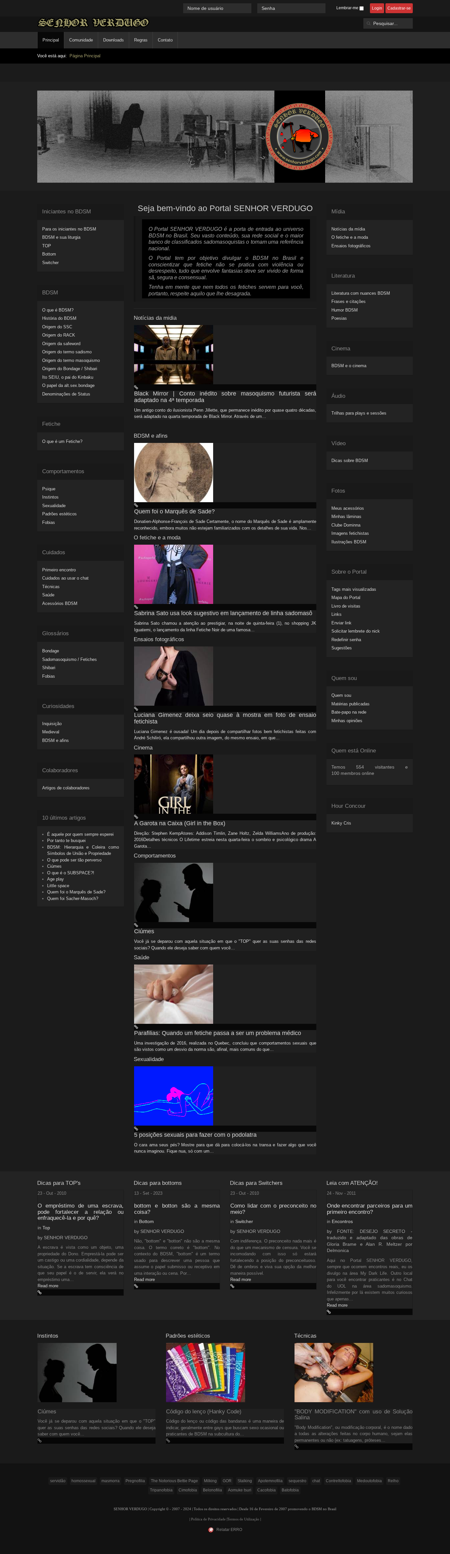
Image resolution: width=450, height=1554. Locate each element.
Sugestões (341, 647)
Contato (165, 40)
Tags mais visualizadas (353, 589)
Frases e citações (348, 301)
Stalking (245, 1481)
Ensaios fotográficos (351, 245)
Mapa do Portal (345, 597)
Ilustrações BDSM (348, 541)
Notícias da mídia (348, 229)
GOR (227, 1481)
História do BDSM (59, 318)
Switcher (50, 262)
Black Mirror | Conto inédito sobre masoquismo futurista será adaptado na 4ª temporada (225, 396)
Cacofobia (266, 1490)
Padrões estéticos (59, 513)
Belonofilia (212, 1490)
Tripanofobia (161, 1490)
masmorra (110, 1481)
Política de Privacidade (208, 1519)
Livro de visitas (345, 606)
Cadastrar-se (399, 8)
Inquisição (52, 723)
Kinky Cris (341, 823)
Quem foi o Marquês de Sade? (174, 511)
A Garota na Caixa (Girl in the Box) (179, 823)
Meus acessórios (347, 508)
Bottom (49, 254)
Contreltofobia (338, 1481)
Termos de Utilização (243, 1519)
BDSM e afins (55, 740)
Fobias (48, 522)
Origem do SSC (57, 326)
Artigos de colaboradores (66, 787)
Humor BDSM (344, 310)
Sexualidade (54, 505)
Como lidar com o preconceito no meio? (273, 1209)
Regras (141, 40)
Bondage (50, 650)
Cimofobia (188, 1490)
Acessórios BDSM (59, 603)
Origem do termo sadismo (67, 351)
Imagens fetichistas (350, 533)
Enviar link (341, 622)
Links (336, 614)
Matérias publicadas (350, 703)
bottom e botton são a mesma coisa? (177, 1209)
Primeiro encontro (59, 569)
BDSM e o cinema (348, 365)
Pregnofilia (135, 1481)
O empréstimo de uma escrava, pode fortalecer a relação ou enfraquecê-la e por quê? (81, 1212)
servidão (58, 1481)
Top (46, 1227)
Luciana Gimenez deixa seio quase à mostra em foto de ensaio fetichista (225, 718)
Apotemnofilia (270, 1481)
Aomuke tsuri (239, 1490)
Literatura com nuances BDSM (360, 293)
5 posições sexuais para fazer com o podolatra (195, 1134)
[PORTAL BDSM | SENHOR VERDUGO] (93, 22)
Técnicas (51, 586)
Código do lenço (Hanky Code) (203, 1411)
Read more (48, 1285)
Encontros (342, 1221)
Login (377, 8)
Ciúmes (144, 931)
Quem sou (341, 695)
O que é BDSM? (57, 310)
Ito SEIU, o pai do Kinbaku (67, 377)
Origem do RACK (58, 335)
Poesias (339, 318)
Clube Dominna (345, 525)
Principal (50, 40)
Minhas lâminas (346, 516)
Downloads (113, 40)
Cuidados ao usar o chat (65, 578)
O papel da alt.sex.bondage (68, 385)
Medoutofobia (369, 1481)
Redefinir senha (346, 639)
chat (316, 1481)
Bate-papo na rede (348, 712)
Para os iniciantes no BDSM (69, 229)
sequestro (297, 1481)
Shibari (48, 667)
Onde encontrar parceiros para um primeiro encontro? (370, 1209)
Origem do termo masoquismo (71, 360)
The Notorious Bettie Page (174, 1481)
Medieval (50, 731)
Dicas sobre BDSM (349, 460)
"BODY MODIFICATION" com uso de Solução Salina (353, 1414)
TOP (46, 245)
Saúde (48, 594)
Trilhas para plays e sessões (358, 413)
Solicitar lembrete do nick (355, 631)
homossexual (83, 1481)
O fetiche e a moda (349, 237)
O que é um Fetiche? (62, 441)
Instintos (50, 497)
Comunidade (81, 40)
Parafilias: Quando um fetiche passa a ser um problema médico (217, 1033)
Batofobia (290, 1490)
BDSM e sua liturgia (61, 237)
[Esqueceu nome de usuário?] (255, 8)
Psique (48, 488)
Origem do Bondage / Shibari (69, 368)
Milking (210, 1481)
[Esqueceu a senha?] (328, 8)
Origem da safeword (61, 343)
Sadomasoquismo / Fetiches (69, 659)
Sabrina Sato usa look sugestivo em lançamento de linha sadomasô (223, 613)
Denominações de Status (66, 394)
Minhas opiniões (346, 720)
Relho (393, 1481)
